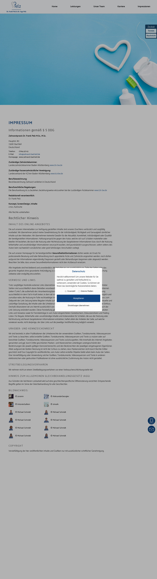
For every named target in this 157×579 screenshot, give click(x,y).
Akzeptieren (78, 298)
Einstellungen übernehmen (78, 305)
